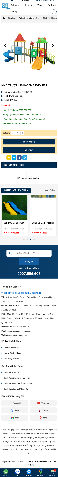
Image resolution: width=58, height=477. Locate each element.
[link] (15, 5)
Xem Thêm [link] (50, 190)
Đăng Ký (29, 261)
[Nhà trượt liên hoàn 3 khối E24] (29, 50)
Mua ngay (29, 150)
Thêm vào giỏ (29, 142)
